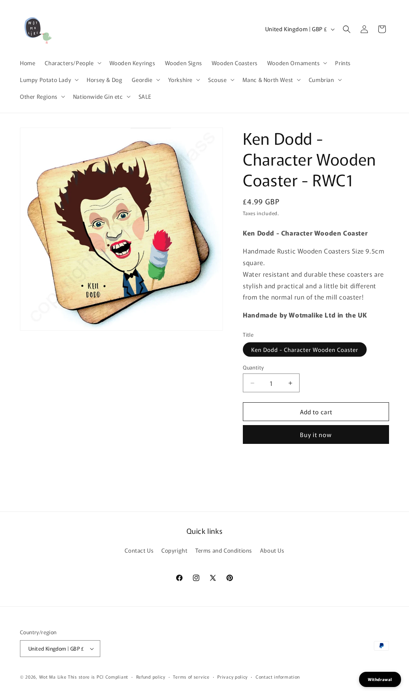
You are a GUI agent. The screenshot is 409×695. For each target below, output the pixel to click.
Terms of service (191, 676)
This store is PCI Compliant (98, 676)
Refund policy (150, 676)
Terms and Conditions (223, 550)
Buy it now (316, 434)
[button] (72, 62)
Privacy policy (232, 676)
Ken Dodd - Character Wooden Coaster (304, 349)
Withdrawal (380, 679)
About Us (272, 550)
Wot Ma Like (53, 676)
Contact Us (139, 550)
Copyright (174, 550)
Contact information (278, 676)
